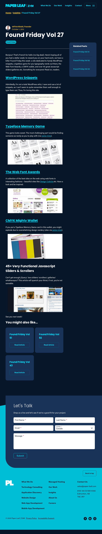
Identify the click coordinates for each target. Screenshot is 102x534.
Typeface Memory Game (25, 126)
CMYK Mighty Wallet (22, 220)
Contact (78, 5)
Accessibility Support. (46, 518)
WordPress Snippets (21, 78)
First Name (20, 420)
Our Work (58, 5)
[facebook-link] (85, 518)
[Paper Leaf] (10, 485)
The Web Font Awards (23, 172)
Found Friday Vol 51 (20, 339)
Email (18, 428)
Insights (68, 5)
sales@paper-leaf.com (86, 486)
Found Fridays (10, 42)
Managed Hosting (57, 481)
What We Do (46, 5)
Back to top (89, 473)
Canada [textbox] (59, 428)
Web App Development (32, 503)
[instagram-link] (94, 518)
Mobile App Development (33, 508)
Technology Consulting (32, 487)
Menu (88, 5)
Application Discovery (32, 492)
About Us (53, 497)
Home (8, 12)
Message (19, 436)
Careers (52, 503)
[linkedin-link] (90, 518)
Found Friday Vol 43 (20, 367)
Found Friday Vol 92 (49, 339)
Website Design (29, 497)
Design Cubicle (47, 181)
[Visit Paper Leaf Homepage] (19, 5)
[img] (10, 483)
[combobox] (75, 428)
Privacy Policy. (31, 518)
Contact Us (82, 481)
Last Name (61, 420)
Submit (20, 455)
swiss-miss (46, 136)
